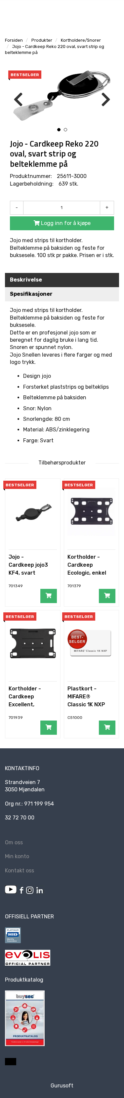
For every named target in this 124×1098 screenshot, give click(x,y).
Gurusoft (62, 1085)
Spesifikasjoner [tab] (31, 294)
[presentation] (18, 100)
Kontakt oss (19, 870)
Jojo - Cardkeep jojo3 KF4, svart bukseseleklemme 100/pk (28, 573)
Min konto (17, 856)
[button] (59, 129)
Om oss (14, 842)
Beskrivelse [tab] (26, 280)
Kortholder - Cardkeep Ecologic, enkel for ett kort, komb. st (86, 573)
